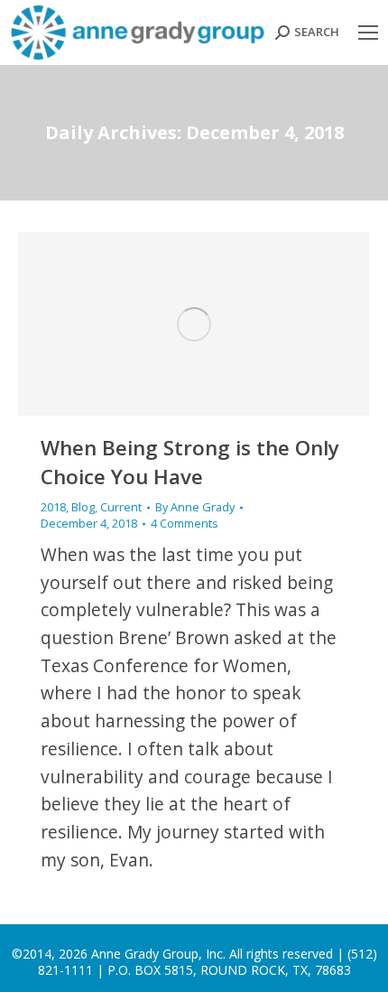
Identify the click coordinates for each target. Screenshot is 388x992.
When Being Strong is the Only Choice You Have (190, 462)
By (195, 507)
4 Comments (184, 523)
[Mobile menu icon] (368, 32)
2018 (53, 507)
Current (121, 507)
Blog (83, 507)
